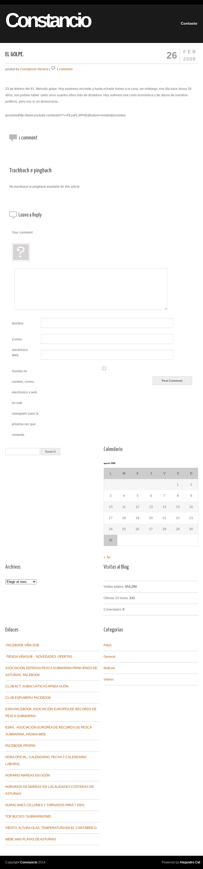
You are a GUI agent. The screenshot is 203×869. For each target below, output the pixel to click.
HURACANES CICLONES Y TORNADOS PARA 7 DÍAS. (45, 805)
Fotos (108, 645)
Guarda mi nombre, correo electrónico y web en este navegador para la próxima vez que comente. (25, 403)
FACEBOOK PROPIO (20, 746)
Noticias (109, 668)
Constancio (38, 20)
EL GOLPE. (14, 54)
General (109, 657)
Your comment (22, 232)
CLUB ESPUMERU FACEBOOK (28, 698)
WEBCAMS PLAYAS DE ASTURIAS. (31, 839)
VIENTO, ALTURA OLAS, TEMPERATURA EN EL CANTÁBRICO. (51, 828)
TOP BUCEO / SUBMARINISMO (28, 816)
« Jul (107, 557)
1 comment (64, 69)
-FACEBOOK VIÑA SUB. (22, 645)
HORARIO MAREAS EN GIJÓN (27, 775)
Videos (109, 679)
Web (15, 355)
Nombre (18, 323)
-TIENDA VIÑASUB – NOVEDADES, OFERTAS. (39, 657)
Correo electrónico (20, 340)
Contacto (189, 23)
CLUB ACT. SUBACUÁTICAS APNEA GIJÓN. (37, 686)
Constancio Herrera (34, 69)
